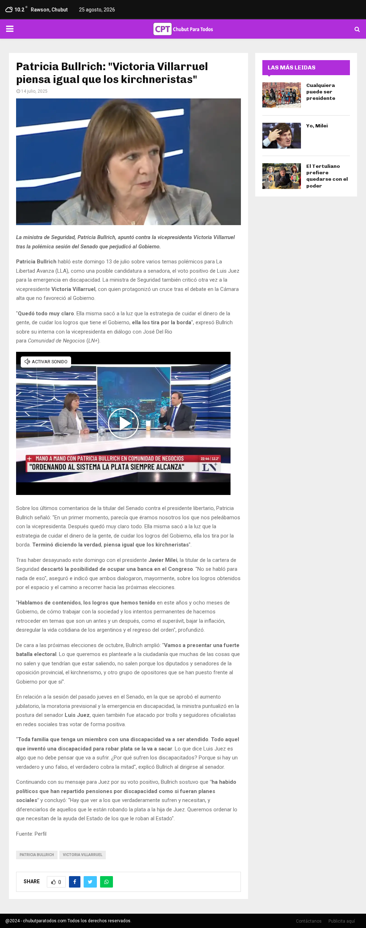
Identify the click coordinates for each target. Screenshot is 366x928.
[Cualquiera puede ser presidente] (281, 95)
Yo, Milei (317, 126)
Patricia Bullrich (37, 855)
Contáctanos (309, 921)
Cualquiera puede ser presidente (320, 91)
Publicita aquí (341, 921)
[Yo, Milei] (281, 136)
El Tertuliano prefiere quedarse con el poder (327, 176)
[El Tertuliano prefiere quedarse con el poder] (281, 176)
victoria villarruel (82, 855)
